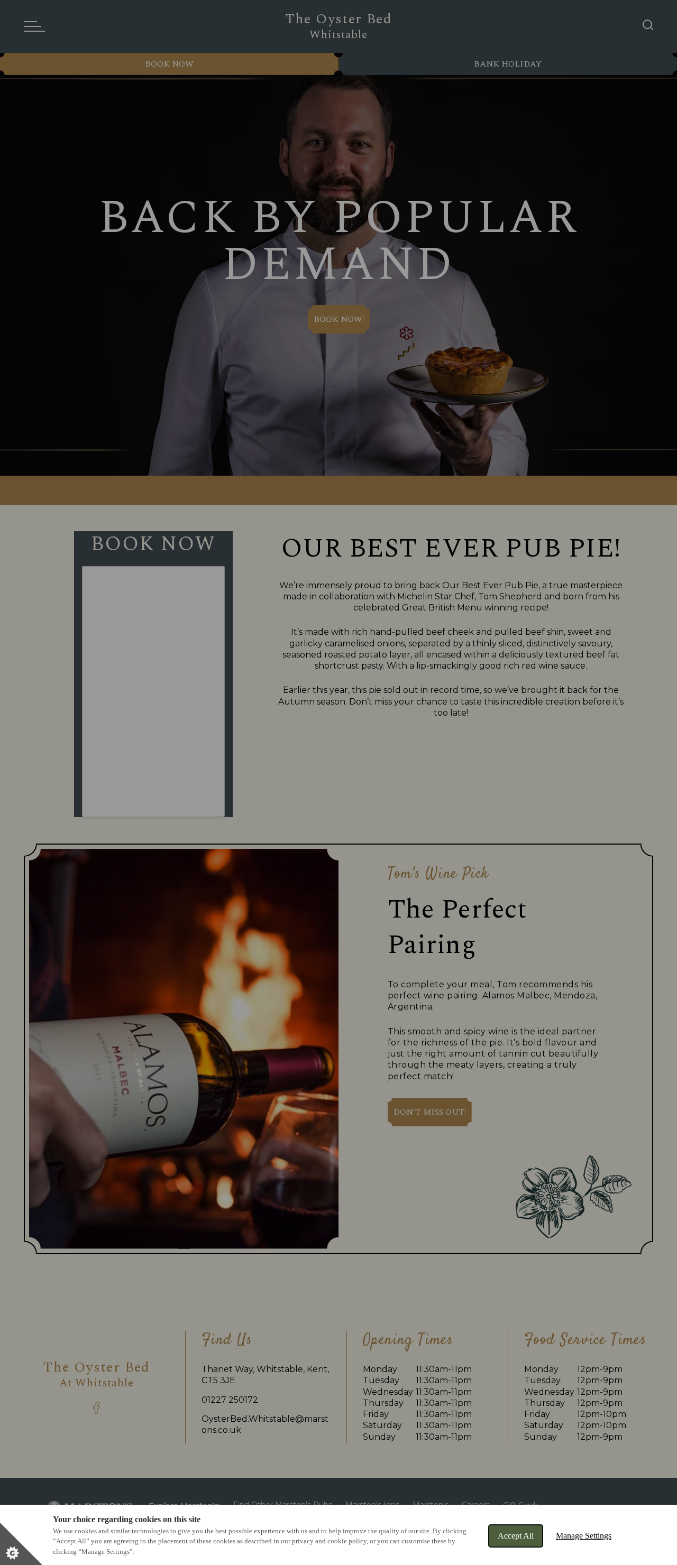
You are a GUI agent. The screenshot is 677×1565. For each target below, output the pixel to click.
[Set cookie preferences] (21, 1544)
